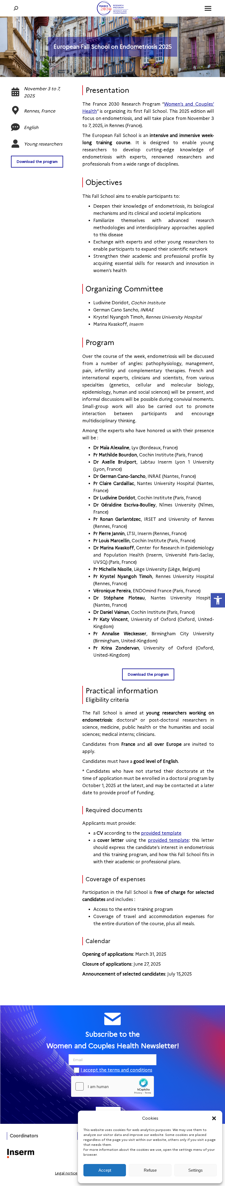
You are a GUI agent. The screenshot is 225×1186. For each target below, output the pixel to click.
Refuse (150, 1170)
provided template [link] (161, 833)
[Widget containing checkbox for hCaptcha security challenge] (112, 1086)
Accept (105, 1170)
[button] (214, 1118)
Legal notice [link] (66, 1173)
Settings (195, 1170)
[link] (218, 600)
